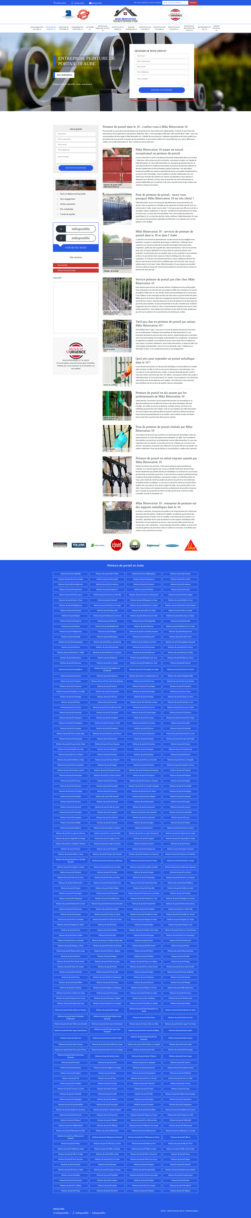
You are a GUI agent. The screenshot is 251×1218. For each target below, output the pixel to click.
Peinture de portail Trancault (143, 1084)
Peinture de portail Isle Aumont (107, 797)
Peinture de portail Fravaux (71, 781)
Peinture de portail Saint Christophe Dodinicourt (71, 1018)
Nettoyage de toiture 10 (145, 28)
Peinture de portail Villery (70, 1144)
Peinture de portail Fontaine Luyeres (70, 770)
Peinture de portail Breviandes (107, 647)
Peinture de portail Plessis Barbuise (180, 951)
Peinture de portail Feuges (107, 765)
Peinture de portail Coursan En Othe (180, 707)
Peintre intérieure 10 (131, 28)
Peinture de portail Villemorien (107, 1131)
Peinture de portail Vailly (144, 1094)
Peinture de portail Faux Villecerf (107, 760)
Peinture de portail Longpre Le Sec (107, 839)
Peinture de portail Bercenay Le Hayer (180, 616)
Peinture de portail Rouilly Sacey (180, 998)
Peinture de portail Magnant (107, 849)
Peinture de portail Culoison (107, 1180)
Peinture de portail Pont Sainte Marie (70, 962)
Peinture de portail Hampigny (180, 791)
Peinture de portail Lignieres (70, 828)
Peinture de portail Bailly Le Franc (180, 600)
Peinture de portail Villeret (180, 1137)
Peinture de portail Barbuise (70, 611)
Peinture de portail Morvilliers (144, 909)
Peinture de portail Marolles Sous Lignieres (180, 867)
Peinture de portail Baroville (107, 611)
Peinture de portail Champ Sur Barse (180, 670)
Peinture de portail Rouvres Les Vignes (107, 1004)
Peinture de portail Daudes (144, 1180)
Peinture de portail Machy (70, 849)
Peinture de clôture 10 (64, 28)
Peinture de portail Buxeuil (107, 658)
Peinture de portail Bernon (107, 621)
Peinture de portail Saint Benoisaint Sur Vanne (144, 1010)
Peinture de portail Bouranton (144, 637)
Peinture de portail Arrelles (180, 579)
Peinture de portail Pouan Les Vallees (143, 962)
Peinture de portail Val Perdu (107, 1191)
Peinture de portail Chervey (107, 697)
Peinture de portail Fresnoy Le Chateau (144, 781)
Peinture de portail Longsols (144, 839)
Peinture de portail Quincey (144, 977)
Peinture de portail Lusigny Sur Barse (107, 844)
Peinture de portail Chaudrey (180, 686)
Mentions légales (192, 1211)
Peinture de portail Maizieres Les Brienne (107, 861)
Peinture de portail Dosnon (144, 739)
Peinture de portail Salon (71, 1063)
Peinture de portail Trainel (107, 1084)
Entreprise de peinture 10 (77, 28)
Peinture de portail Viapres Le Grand (143, 1115)
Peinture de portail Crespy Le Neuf (107, 723)
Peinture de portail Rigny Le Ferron (144, 988)
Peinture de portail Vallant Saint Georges (180, 1094)
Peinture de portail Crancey (144, 718)
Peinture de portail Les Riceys (70, 988)
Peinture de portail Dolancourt (144, 734)
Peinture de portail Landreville (180, 812)
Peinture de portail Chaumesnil (107, 692)
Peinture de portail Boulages (107, 637)
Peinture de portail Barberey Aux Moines (180, 1170)
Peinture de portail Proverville (107, 972)
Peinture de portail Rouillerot (180, 1186)
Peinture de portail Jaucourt (70, 802)
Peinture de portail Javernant (107, 802)
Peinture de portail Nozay (107, 925)
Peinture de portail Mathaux (70, 872)
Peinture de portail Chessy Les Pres (180, 697)
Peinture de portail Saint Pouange (180, 1050)
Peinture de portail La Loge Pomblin (107, 833)
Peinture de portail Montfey (180, 893)
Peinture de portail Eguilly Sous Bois (71, 749)
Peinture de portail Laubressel (144, 818)
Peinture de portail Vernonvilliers (144, 1110)
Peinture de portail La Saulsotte (143, 1063)
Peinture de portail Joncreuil (70, 807)
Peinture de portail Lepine (107, 1186)
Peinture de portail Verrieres (107, 1115)
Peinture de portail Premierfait (70, 972)
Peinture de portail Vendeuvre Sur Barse (70, 1110)
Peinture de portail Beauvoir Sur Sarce (107, 616)
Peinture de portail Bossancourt (180, 632)
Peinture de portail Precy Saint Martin (180, 967)
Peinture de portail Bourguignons (71, 642)
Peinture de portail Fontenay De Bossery (144, 770)
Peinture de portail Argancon (143, 579)
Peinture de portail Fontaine (144, 765)
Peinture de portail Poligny (107, 956)
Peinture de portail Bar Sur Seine (180, 611)
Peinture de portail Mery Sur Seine (107, 878)
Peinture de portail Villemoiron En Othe (70, 1131)
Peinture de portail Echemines (144, 744)
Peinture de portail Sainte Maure (180, 1038)
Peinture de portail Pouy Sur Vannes (71, 967)
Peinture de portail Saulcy (107, 1063)
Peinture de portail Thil (70, 1078)
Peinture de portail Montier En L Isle (144, 899)
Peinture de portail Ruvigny (180, 1004)
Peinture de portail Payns (144, 941)
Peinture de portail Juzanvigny (71, 812)
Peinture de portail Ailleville (71, 574)
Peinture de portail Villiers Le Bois (144, 1149)
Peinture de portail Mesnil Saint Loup (107, 883)
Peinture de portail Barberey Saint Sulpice (180, 605)
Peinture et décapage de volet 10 (189, 28)
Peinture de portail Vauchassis (180, 1099)
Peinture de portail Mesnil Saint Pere (143, 883)
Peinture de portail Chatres (107, 686)
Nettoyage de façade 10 (160, 28)
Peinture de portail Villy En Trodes (70, 1154)
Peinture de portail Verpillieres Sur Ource (180, 1110)
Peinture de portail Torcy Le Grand (143, 1078)
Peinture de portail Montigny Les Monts (180, 899)
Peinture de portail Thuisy (70, 1191)
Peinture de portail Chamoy (180, 663)
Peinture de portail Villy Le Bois (107, 1154)
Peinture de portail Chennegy (70, 697)
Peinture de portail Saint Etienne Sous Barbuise (107, 1018)
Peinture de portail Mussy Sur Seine (107, 914)
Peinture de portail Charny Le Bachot (180, 681)
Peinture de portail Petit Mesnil (143, 946)
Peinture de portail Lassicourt (107, 818)
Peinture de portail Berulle (180, 621)
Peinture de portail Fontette (180, 770)
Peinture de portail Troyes (143, 1089)
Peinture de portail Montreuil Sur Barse (180, 904)
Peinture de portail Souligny (71, 1073)
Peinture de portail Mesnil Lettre (70, 883)
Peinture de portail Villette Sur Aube (71, 1149)
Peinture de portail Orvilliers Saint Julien (143, 930)
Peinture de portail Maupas (107, 872)
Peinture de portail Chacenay (70, 663)
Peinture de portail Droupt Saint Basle (180, 739)
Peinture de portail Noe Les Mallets (71, 920)
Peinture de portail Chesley (144, 697)
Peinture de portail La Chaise (107, 663)
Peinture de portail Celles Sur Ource (180, 658)
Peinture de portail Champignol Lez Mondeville (107, 669)
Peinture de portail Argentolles (144, 1170)
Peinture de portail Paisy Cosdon (70, 935)
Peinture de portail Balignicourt (70, 605)
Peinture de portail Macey (180, 844)
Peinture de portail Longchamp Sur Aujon (180, 833)
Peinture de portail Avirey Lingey (180, 595)
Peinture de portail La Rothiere (144, 998)
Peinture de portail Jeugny (180, 802)
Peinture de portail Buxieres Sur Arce (143, 658)
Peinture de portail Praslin (107, 967)
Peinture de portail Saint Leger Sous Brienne (71, 1031)
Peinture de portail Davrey (143, 728)
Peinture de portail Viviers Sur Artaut (143, 1159)
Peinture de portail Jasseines (180, 797)
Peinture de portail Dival (180, 1180)
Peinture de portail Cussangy (70, 728)
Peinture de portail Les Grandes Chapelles (144, 786)
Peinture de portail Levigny (144, 823)
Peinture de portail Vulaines (180, 1165)
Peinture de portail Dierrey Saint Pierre (107, 734)
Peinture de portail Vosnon (70, 1165)
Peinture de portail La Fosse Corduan (107, 776)
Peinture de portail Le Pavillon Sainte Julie (107, 941)
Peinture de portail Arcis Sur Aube (70, 579)
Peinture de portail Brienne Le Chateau (107, 653)
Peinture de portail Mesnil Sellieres (180, 883)
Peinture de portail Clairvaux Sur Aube (144, 1175)
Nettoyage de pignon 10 (174, 28)
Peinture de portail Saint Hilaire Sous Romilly (70, 1024)
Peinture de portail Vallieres (107, 1099)
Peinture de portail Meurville (143, 888)
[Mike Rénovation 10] (125, 15)
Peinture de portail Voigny (180, 1159)
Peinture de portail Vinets (180, 1154)
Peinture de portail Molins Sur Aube (180, 888)
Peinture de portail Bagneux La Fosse (143, 600)
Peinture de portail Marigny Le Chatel (70, 867)
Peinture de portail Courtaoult (71, 713)
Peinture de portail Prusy (71, 977)
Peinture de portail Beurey (143, 626)
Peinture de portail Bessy (71, 626)
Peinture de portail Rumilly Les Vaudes (144, 1004)
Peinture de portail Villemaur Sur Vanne (143, 1126)
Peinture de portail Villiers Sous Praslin (180, 1149)
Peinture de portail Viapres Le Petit (180, 1115)
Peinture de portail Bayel (71, 616)
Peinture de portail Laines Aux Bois (143, 812)
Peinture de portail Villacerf (71, 1120)
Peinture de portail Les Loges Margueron (144, 833)
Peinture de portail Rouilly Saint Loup (70, 1004)
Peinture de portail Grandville (180, 786)
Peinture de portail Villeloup (107, 1126)
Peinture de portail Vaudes (143, 1105)
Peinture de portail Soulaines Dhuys (180, 1068)
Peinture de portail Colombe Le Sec (180, 702)
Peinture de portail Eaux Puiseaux (107, 744)
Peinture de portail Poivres (70, 956)
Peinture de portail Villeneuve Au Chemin (107, 1137)
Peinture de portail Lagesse (107, 812)
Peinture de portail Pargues (144, 935)
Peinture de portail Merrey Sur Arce (71, 878)
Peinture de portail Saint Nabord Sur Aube (107, 1045)
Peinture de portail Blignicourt (71, 632)
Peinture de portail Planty (144, 951)
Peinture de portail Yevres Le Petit (70, 1170)
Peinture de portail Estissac (144, 755)
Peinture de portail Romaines (107, 993)
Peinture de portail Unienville (70, 1094)
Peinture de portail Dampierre (107, 728)
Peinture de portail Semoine (70, 1068)
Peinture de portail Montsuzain (70, 909)
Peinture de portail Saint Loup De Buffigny (144, 1031)
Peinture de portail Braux (70, 647)
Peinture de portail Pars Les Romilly (71, 941)
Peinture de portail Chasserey (70, 686)
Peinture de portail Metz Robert (107, 888)
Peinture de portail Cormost (71, 707)
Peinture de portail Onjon (144, 925)
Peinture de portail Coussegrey (70, 718)
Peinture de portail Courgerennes (180, 1175)
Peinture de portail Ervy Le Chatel (70, 755)
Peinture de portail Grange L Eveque (107, 1170)
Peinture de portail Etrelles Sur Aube (70, 760)
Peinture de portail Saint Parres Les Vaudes (107, 1050)
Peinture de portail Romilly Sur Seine (144, 993)
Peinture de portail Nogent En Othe (144, 920)
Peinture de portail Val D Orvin (180, 637)
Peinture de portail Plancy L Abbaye (107, 951)
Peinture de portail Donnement (70, 739)
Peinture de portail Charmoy (143, 681)
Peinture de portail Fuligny (180, 781)
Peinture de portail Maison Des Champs (107, 854)
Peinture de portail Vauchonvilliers (70, 1105)
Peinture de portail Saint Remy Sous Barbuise (71, 1056)
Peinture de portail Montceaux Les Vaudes (143, 893)
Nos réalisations (64, 75)
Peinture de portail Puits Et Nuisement (107, 977)
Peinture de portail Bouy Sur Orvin (143, 642)
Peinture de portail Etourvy (180, 755)
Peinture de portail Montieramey (107, 899)
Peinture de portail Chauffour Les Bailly (70, 692)
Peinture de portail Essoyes (107, 755)
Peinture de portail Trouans (107, 1089)
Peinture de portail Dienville (180, 728)
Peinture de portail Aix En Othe (107, 574)
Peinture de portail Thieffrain (180, 1073)
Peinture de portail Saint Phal (144, 1050)
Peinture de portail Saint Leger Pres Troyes (180, 1024)
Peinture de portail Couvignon (107, 718)
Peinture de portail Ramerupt (107, 983)
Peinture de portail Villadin (107, 1120)
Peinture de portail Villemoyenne (144, 1131)
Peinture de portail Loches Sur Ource (180, 828)
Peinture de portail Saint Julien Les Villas (143, 1024)
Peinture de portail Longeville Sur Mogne (70, 839)
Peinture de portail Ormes (70, 930)
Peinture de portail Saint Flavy (144, 1018)
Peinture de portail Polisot (143, 956)
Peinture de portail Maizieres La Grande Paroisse (70, 861)
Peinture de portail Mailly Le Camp (70, 854)
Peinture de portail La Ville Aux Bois (144, 1120)
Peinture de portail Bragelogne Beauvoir (180, 642)
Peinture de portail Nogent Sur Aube (180, 920)
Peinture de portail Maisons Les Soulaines (180, 854)
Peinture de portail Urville (107, 1094)
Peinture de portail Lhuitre (180, 823)
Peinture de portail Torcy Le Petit (180, 1078)
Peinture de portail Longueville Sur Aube (180, 839)
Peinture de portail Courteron (180, 713)
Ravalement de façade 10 (37, 28)
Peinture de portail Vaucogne (107, 1105)
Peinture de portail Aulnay (143, 590)
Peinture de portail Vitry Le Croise (107, 1159)
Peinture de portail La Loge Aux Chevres (70, 833)
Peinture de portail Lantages (70, 818)
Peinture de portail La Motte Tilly (180, 909)
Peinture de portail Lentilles (71, 823)
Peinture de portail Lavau (180, 818)
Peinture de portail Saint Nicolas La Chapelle (144, 1045)
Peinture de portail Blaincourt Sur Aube (180, 626)
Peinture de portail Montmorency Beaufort (107, 904)
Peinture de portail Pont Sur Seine (107, 962)
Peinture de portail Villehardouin (70, 1126)
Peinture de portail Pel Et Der (180, 941)
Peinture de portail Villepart (180, 1191)
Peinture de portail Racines (180, 977)
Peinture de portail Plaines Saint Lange (71, 951)
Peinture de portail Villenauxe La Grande (180, 1131)
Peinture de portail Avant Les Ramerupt (143, 595)
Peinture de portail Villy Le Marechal (143, 1154)
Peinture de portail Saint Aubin (107, 1010)
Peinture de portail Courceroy (144, 707)
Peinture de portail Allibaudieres (144, 574)
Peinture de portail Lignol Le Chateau (107, 828)
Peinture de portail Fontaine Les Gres (180, 765)
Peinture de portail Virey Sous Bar (70, 1159)
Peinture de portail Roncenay (180, 993)
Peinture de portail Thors (107, 1078)
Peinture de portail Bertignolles (143, 621)
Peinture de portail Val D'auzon (70, 595)
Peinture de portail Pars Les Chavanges (180, 935)
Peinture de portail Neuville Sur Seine (143, 914)
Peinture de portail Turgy (180, 1089)
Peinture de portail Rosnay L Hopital (107, 998)
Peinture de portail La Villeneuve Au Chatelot (71, 1137)
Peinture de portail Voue (107, 1165)
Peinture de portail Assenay (180, 584)
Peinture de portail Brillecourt (144, 653)
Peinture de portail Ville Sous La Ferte (107, 1144)
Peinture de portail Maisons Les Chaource (144, 854)
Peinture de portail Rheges (180, 983)
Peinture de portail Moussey (70, 914)
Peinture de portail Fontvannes (70, 776)
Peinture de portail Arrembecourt (70, 584)
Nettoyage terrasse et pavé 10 (102, 28)
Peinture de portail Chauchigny (144, 686)
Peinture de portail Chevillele (107, 1175)
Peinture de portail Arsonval (144, 584)
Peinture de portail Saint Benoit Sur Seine (180, 1010)
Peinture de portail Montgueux (70, 899)
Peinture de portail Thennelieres (144, 1073)
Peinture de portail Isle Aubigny (143, 797)
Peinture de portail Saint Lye (70, 1038)
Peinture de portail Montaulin (107, 893)
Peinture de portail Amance (180, 574)
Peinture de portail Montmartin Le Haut (70, 904)
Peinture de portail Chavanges (144, 692)
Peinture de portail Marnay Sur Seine (107, 867)
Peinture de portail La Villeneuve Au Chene (143, 1137)
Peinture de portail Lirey (144, 828)
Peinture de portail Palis (107, 935)
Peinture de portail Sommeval (144, 1068)
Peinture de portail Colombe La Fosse (143, 702)
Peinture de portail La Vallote (70, 1186)
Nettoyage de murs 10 (118, 28)
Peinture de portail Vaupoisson (180, 1105)
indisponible (61, 3)
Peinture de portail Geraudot (107, 786)
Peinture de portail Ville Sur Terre (180, 1144)
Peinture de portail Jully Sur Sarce (107, 807)
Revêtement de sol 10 (204, 28)
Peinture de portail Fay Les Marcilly (144, 760)
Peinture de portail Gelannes (70, 786)
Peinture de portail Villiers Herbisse (107, 1149)
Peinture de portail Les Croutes (144, 723)
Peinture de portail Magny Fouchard (180, 849)
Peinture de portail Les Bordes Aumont (144, 632)
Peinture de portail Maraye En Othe (144, 861)
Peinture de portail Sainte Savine (107, 1056)
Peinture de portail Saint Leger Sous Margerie (107, 1030)
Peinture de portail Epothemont (180, 749)
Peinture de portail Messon (71, 888)
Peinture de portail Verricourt (70, 1115)
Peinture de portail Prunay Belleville (180, 972)
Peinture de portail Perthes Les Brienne (107, 946)
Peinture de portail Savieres (180, 1063)
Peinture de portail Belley (70, 1175)
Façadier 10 (90, 28)
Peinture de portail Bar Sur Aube (144, 611)
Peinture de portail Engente (107, 749)
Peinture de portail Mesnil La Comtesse (180, 878)
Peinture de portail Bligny (107, 632)
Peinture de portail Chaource (107, 676)
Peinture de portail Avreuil (107, 600)
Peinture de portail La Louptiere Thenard (70, 844)
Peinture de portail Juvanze (180, 807)
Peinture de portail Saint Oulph (180, 1045)
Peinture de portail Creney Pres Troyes (180, 718)
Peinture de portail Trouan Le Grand (71, 1089)
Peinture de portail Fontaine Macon (107, 770)
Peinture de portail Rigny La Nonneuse (107, 988)
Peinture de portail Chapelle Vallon (180, 676)
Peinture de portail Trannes (180, 1084)
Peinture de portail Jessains (144, 802)
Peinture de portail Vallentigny (70, 1099)
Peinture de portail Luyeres (144, 844)
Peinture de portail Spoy (107, 1073)
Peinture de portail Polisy (180, 956)
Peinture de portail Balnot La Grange (107, 605)
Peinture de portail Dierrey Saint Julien (71, 734)
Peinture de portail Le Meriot (180, 872)
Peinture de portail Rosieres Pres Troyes (70, 998)
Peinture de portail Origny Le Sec (180, 925)
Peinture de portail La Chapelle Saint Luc (144, 676)
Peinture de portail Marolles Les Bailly (144, 867)
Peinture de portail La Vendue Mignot (107, 1110)
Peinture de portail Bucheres (70, 658)
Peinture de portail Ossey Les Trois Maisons (180, 930)
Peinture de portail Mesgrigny (144, 878)
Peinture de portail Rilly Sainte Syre (180, 988)
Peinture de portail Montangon (70, 893)
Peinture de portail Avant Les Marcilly (107, 595)
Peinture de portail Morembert (107, 909)
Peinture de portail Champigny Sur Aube (143, 670)
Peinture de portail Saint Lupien (180, 1031)
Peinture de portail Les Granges (70, 791)
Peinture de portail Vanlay (143, 1099)
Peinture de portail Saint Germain (180, 1018)
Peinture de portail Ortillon (107, 930)
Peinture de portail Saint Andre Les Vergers (70, 1010)
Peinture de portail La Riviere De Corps (70, 993)
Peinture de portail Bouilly (70, 637)
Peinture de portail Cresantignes (70, 723)
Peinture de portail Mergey (144, 872)
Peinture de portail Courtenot (107, 713)
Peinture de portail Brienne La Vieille (70, 653)
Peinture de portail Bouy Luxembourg (107, 642)
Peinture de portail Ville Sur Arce (144, 1144)
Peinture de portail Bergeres (70, 621)
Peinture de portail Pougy (180, 962)
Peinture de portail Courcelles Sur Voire (107, 707)
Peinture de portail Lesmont (107, 823)
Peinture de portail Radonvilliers (70, 983)
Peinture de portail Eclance (180, 744)
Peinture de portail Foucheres (144, 776)
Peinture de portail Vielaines (143, 1191)
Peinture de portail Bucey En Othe (180, 653)
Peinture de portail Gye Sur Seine (144, 791)
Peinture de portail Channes (71, 676)
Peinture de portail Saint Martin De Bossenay (144, 1038)
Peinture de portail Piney (180, 946)
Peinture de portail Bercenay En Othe (144, 616)
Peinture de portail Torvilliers (70, 1084)
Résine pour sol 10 (216, 28)
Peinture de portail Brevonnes (144, 647)
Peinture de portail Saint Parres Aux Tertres (70, 1050)
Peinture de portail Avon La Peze (70, 600)
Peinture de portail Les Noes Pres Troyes (107, 920)
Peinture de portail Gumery (107, 791)
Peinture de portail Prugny (143, 972)
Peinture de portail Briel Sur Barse (180, 647)
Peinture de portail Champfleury (70, 670)
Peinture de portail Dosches (107, 739)
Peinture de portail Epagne (144, 749)
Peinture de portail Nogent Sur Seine (70, 925)
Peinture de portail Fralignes (180, 776)
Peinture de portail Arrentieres (107, 584)
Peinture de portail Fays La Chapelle (180, 760)
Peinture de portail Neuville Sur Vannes (180, 914)
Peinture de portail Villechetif (180, 1120)
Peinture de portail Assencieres (70, 590)
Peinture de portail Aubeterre (107, 590)
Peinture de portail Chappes (71, 681)
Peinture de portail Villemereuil (180, 1126)
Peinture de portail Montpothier (144, 904)
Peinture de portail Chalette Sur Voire (143, 663)
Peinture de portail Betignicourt (107, 626)
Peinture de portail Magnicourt (143, 849)
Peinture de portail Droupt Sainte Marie (70, 744)
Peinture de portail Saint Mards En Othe (107, 1038)
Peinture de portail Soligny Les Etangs (107, 1068)
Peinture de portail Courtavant (70, 1180)
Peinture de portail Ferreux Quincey (71, 765)
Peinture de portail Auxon (180, 590)
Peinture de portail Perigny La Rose (70, 946)
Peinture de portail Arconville (107, 579)
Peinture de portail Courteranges (144, 713)
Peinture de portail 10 (51, 28)
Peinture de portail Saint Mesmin (71, 1045)
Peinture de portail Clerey (70, 702)
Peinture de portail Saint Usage (180, 1056)
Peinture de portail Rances (143, 983)
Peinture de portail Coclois (107, 702)
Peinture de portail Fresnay (107, 781)
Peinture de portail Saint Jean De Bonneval (107, 1024)
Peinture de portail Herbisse (70, 797)
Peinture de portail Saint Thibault (144, 1056)
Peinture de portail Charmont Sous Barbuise (107, 681)
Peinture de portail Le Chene (180, 692)
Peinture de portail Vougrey (144, 1165)
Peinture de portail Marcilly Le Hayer (180, 861)
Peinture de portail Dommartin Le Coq (180, 734)
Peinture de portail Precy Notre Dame (144, 967)
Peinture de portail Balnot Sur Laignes (144, 605)
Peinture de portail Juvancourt (144, 807)
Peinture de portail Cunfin (180, 723)
